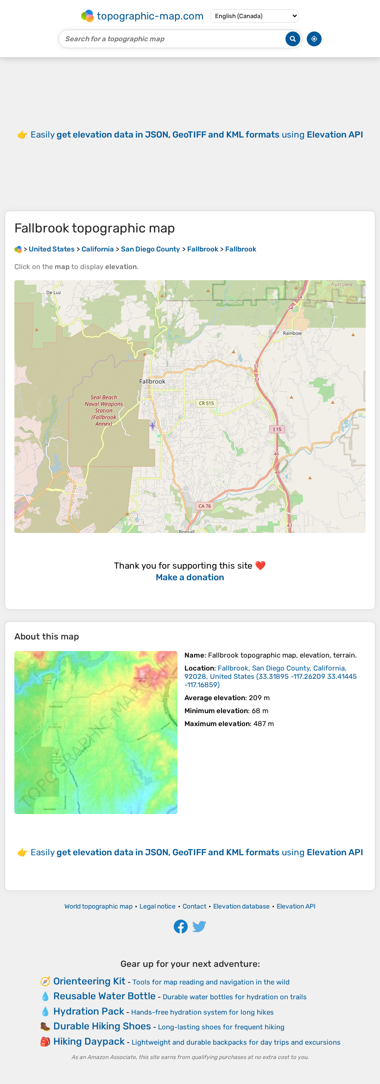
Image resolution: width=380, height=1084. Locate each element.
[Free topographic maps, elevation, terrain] (18, 249)
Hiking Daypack (89, 1041)
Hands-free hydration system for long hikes (202, 1012)
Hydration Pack (88, 1011)
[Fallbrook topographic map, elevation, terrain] (95, 732)
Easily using (197, 134)
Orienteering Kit (89, 981)
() (270, 676)
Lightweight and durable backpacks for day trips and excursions (236, 1042)
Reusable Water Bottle (104, 996)
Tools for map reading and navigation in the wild (211, 982)
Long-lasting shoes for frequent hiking (221, 1027)
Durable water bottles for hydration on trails (235, 997)
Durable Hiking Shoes (102, 1026)
